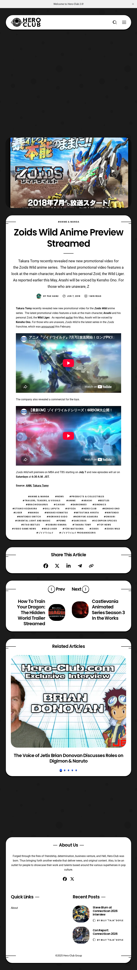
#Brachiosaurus (37, 504)
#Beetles (104, 500)
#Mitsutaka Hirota (86, 512)
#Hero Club (88, 508)
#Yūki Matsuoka (73, 528)
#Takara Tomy (81, 524)
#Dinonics (99, 504)
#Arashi (86, 500)
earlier (69, 317)
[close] (133, 4)
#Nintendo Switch (29, 516)
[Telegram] (80, 565)
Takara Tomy (41, 485)
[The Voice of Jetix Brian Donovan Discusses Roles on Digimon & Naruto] (68, 701)
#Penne (61, 520)
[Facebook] (45, 565)
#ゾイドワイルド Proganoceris (77, 532)
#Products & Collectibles (86, 496)
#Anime (71, 500)
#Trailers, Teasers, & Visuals (41, 500)
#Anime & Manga (68, 221)
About (14, 907)
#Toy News (104, 524)
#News (59, 496)
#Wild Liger (49, 528)
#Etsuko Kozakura (24, 508)
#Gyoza (70, 508)
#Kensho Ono (111, 508)
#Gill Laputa (51, 508)
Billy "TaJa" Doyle (112, 920)
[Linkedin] (68, 565)
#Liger (17, 512)
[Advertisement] (68, 53)
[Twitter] (57, 565)
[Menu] (124, 22)
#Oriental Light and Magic (33, 520)
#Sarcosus (79, 520)
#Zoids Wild (112, 528)
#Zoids (94, 528)
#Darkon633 (79, 504)
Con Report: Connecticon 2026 (105, 932)
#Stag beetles (30, 524)
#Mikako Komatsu (56, 512)
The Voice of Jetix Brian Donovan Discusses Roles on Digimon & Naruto (68, 758)
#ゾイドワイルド (44, 532)
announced (47, 326)
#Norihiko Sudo (57, 516)
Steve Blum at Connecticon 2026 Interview (105, 911)
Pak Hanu (53, 296)
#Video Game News (24, 528)
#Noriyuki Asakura (85, 516)
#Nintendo (112, 512)
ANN (28, 485)
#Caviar (59, 504)
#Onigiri (109, 516)
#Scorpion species (104, 520)
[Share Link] (91, 565)
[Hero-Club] (26, 22)
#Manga (33, 512)
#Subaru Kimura (56, 524)
